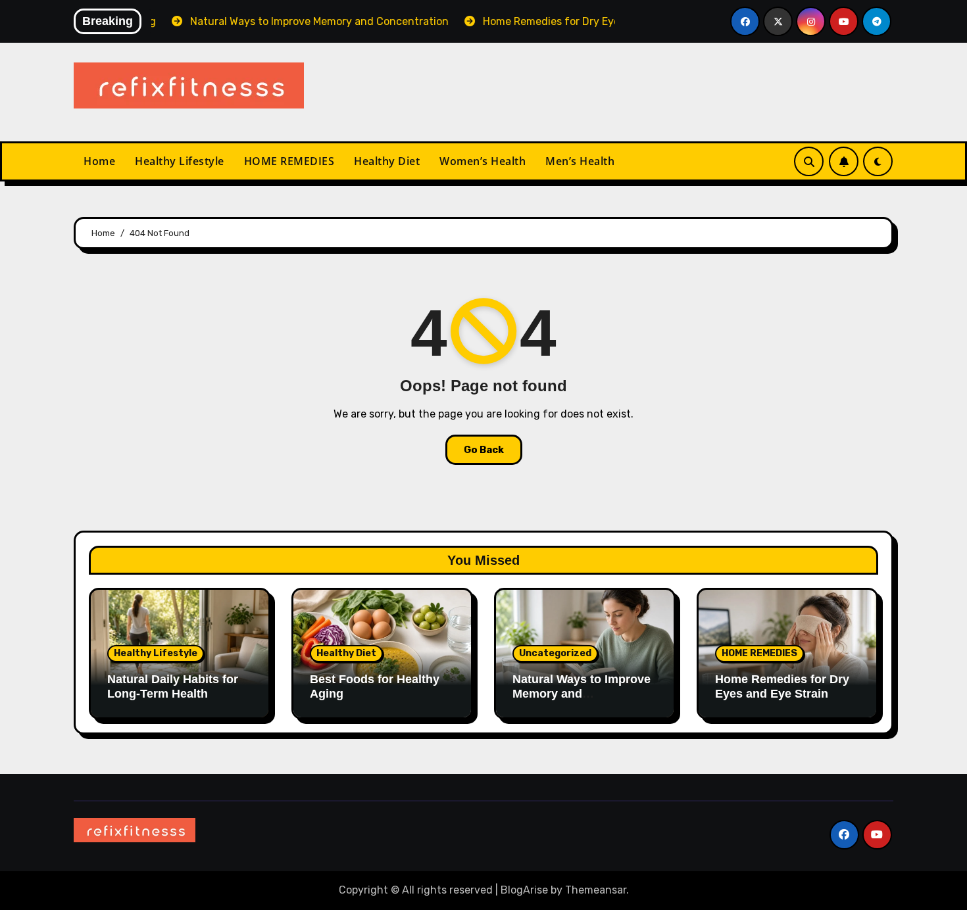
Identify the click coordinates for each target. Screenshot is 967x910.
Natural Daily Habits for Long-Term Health (172, 686)
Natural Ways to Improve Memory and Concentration (581, 693)
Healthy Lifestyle (179, 161)
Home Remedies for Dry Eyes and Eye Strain (782, 686)
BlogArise (524, 890)
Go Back (484, 450)
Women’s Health (482, 161)
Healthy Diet (387, 161)
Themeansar (595, 890)
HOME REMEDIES (289, 161)
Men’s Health (579, 161)
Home (99, 161)
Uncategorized (555, 653)
